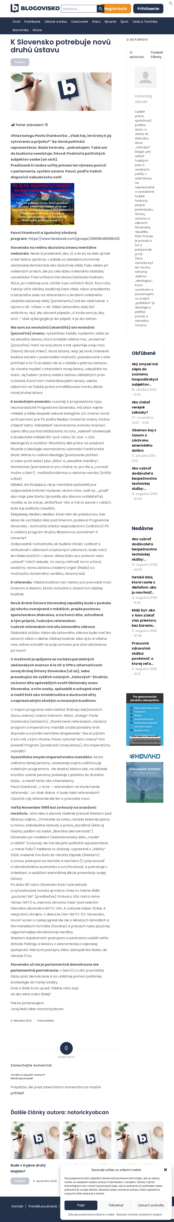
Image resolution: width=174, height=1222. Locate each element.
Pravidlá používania (43, 1206)
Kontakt (17, 1206)
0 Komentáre (45, 1020)
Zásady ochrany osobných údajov (139, 1214)
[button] (165, 1170)
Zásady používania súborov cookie (91, 1214)
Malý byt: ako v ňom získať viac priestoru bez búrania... (144, 618)
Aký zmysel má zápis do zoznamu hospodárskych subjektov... (145, 374)
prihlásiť (17, 1093)
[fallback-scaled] (61, 91)
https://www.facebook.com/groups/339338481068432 (74, 238)
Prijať (81, 1205)
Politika (20, 62)
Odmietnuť (116, 1205)
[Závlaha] (144, 802)
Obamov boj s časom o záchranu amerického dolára (144, 440)
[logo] (35, 8)
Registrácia (115, 8)
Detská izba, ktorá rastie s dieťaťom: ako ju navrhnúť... (144, 585)
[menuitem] (16, 21)
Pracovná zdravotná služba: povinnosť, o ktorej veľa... (142, 653)
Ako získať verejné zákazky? (141, 407)
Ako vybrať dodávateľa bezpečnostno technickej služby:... (144, 478)
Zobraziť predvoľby (151, 1205)
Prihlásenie (148, 8)
